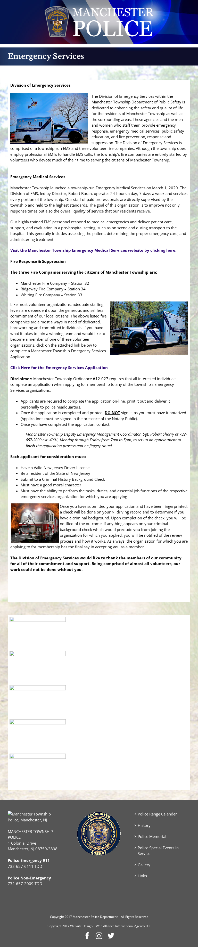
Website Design (81, 926)
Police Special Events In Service (158, 850)
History (144, 825)
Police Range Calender (157, 814)
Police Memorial (152, 836)
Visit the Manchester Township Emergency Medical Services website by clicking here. (93, 250)
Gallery (144, 864)
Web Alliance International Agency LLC (123, 926)
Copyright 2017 (58, 926)
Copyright (57, 917)
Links (142, 875)
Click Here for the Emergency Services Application (59, 367)
